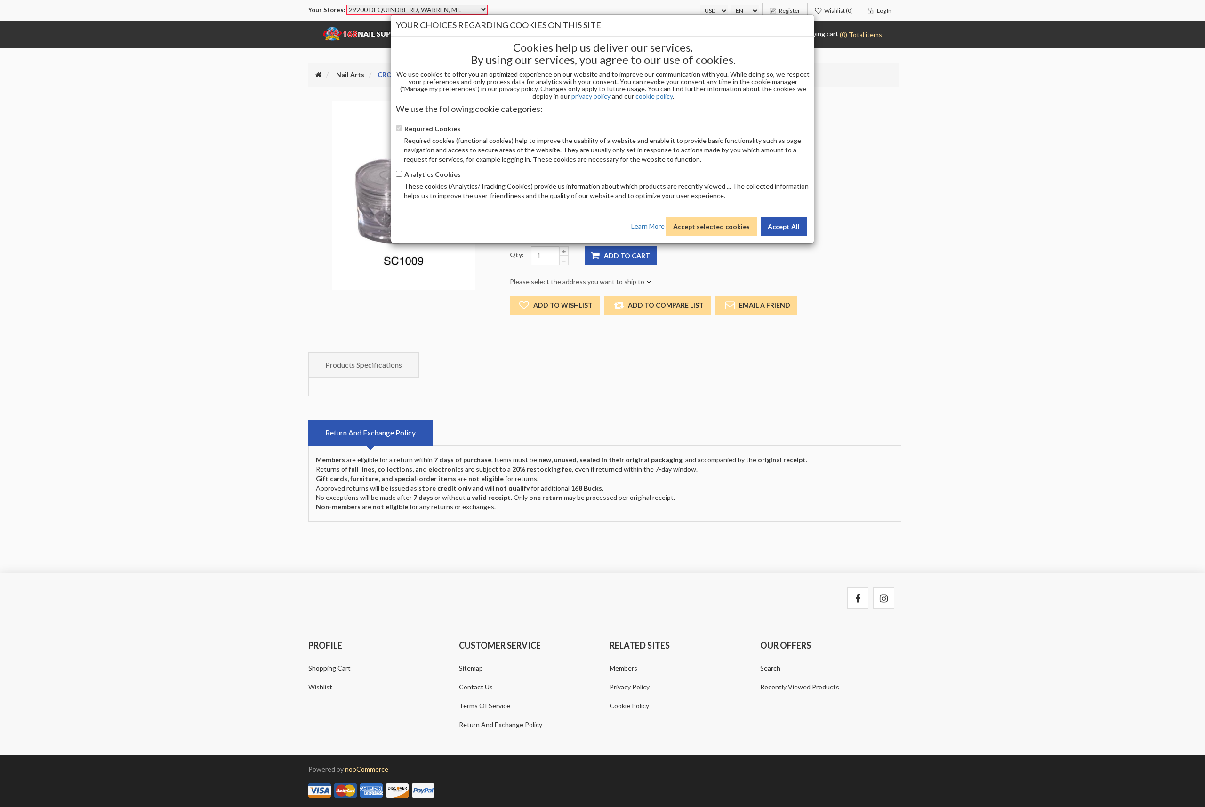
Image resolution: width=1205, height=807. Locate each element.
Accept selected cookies (711, 226)
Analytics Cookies (432, 174)
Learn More (648, 225)
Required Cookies (432, 129)
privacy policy (591, 96)
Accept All (784, 226)
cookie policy (654, 96)
